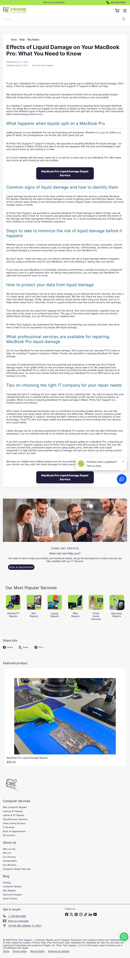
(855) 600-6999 (117, 2)
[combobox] (65, 19)
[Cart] (117, 11)
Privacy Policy (20, 951)
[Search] (123, 19)
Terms (6, 951)
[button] (124, 937)
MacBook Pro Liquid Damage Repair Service (65, 173)
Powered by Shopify (58, 951)
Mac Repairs (33, 39)
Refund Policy (37, 951)
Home (14, 39)
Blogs (22, 39)
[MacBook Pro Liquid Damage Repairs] (65, 717)
